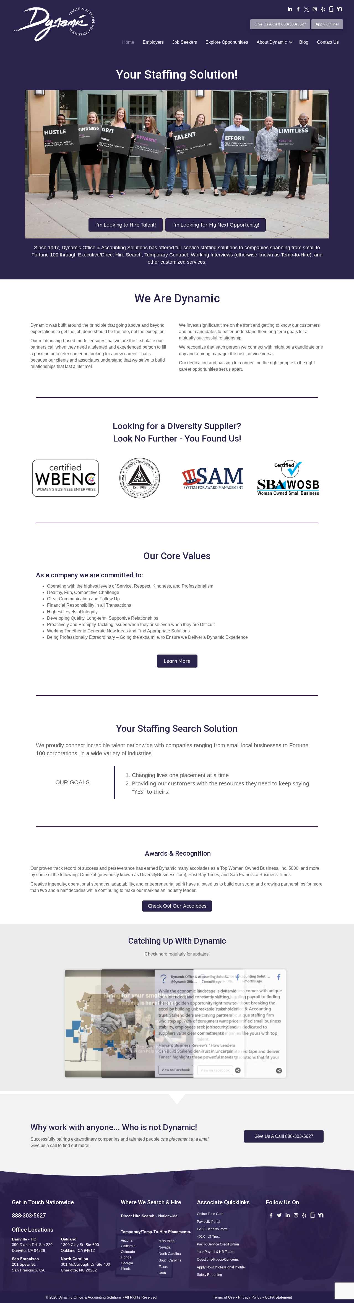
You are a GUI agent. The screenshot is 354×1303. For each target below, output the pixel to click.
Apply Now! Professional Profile (221, 1267)
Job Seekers (184, 42)
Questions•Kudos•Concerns (218, 1260)
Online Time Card (210, 1214)
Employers (153, 42)
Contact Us (328, 42)
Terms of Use (224, 1297)
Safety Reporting (209, 1275)
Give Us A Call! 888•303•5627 (280, 24)
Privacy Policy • (251, 1297)
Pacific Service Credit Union (218, 1244)
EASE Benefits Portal (212, 1229)
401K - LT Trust (208, 1237)
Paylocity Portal (208, 1222)
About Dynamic (272, 42)
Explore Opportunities (226, 42)
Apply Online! (327, 24)
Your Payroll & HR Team (215, 1252)
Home (128, 42)
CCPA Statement (279, 1297)
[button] (284, 1136)
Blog (303, 42)
